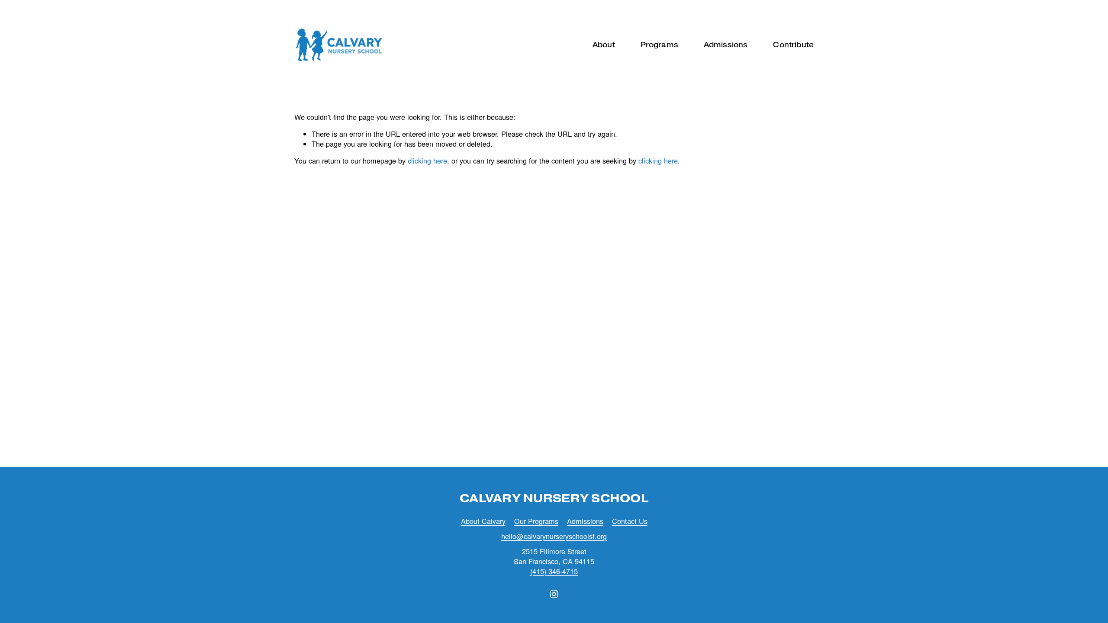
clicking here (427, 160)
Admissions (585, 521)
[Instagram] (554, 594)
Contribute (793, 45)
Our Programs (536, 521)
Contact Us (629, 521)
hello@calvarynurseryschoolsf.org (554, 536)
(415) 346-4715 (554, 571)
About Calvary (483, 521)
